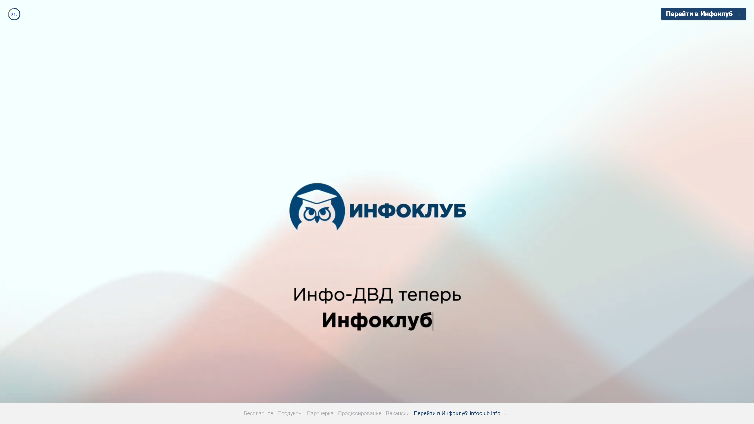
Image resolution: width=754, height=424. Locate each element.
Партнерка (320, 413)
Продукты (290, 413)
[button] (703, 14)
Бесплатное (258, 413)
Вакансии (398, 413)
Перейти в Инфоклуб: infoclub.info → (460, 413)
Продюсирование (360, 413)
